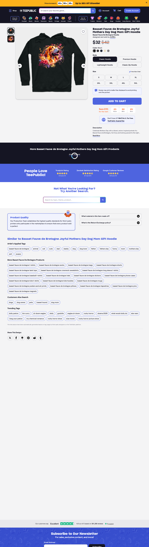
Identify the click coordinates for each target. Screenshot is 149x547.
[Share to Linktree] (22, 338)
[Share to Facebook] (16, 338)
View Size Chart (135, 71)
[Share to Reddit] (34, 338)
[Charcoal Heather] (98, 51)
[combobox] (65, 10)
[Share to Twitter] (10, 338)
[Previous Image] (20, 66)
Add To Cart (117, 101)
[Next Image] (83, 66)
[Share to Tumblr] (40, 338)
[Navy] (101, 51)
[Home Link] (28, 10)
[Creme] (105, 51)
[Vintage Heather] (108, 51)
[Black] (94, 51)
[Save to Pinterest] (28, 338)
